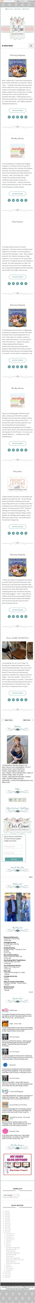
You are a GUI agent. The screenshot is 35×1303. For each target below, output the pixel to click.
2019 (6, 1221)
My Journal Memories (11, 937)
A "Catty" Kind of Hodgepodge (16, 1091)
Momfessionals (9, 987)
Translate (15, 1197)
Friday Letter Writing (14, 1131)
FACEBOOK (18, 9)
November (9, 1235)
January (8, 1270)
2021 (6, 1218)
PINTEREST (26, 9)
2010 (6, 1275)
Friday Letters (17, 471)
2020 (6, 1220)
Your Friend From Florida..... (13, 965)
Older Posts (26, 720)
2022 (6, 1216)
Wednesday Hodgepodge (17, 55)
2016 (6, 1227)
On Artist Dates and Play (11, 944)
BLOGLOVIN (10, 9)
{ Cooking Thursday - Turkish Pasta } (15, 983)
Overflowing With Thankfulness (15, 960)
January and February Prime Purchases (18, 1104)
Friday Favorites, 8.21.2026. (12, 961)
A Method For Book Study (12, 938)
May (7, 1246)
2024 (6, 1213)
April (7, 1265)
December (9, 1234)
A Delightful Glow (10, 942)
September (9, 1239)
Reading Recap (8, 988)
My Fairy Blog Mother (22, 1289)
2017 (6, 1225)
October (8, 1237)
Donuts (6, 978)
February (8, 1268)
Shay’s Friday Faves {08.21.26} (13, 956)
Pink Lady (7, 971)
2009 (6, 1277)
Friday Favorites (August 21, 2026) (14, 972)
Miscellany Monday (17, 138)
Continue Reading (17, 110)
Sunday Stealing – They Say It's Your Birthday (15, 950)
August (8, 1241)
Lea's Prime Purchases (14, 1037)
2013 (6, 1232)
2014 (6, 1230)
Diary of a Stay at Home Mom (14, 982)
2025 (6, 1211)
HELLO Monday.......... (15, 1010)
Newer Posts (8, 720)
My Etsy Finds (13, 1065)
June (7, 1244)
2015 (6, 1228)
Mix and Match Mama (11, 955)
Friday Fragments (17, 222)
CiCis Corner (17, 1287)
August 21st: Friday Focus (11, 967)
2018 (6, 1223)
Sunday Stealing (9, 948)
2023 (6, 1214)
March (8, 1266)
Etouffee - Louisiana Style (15, 1023)
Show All (31, 992)
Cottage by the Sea (10, 976)
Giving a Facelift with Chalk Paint (17, 638)
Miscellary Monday (17, 388)
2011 (6, 1273)
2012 (6, 1272)
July (7, 1242)
